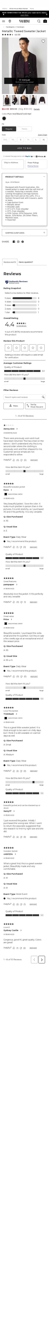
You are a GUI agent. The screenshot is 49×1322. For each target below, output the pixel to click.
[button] (45, 20)
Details (36, 109)
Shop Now (21, 15)
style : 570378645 (12, 182)
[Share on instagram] (18, 242)
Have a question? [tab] (26, 262)
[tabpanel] (24, 615)
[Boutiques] (9, 21)
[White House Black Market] (24, 21)
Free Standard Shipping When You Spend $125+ (24, 12)
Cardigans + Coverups (15, 27)
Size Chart (42, 135)
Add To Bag (24, 148)
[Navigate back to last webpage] (4, 27)
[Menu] (3, 21)
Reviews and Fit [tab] (10, 262)
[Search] (39, 21)
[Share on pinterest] (23, 242)
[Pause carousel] (46, 14)
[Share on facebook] (14, 242)
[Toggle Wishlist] (43, 41)
